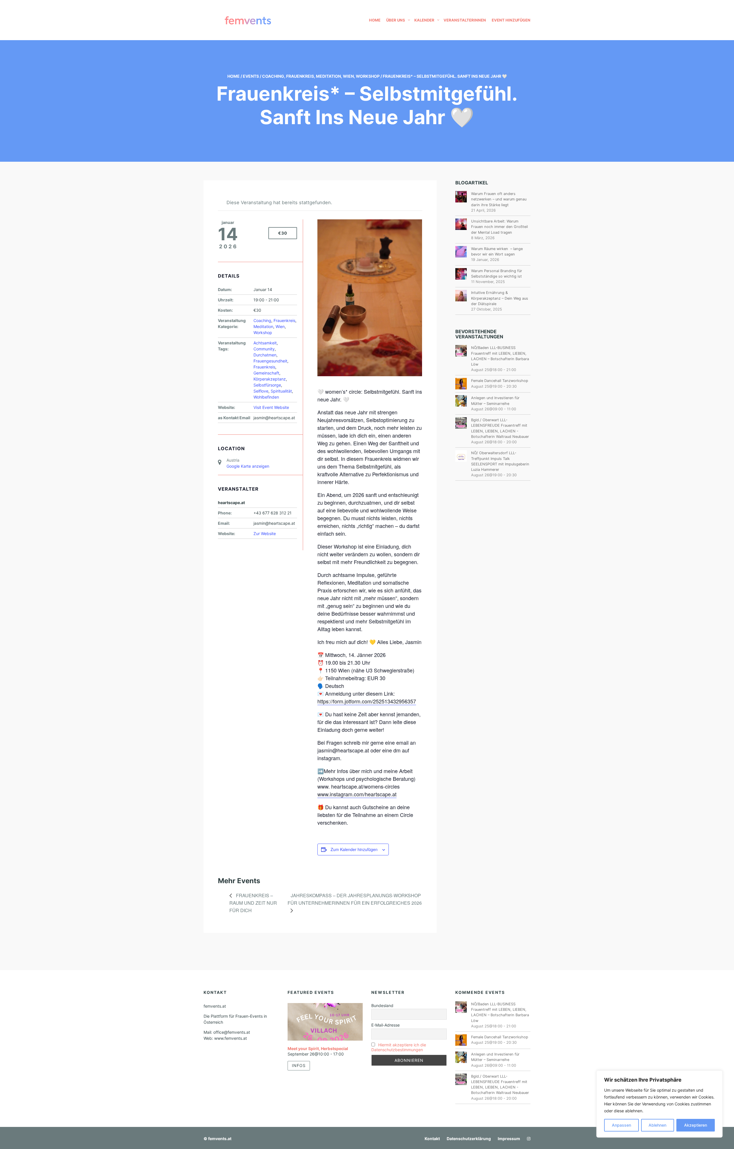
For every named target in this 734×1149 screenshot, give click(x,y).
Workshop (368, 76)
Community (264, 348)
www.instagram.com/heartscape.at (357, 794)
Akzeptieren (695, 1125)
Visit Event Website (271, 407)
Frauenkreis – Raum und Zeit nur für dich (253, 903)
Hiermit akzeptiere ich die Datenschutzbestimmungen (398, 1047)
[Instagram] (527, 1138)
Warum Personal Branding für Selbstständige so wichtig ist (496, 273)
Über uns (395, 20)
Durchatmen (264, 354)
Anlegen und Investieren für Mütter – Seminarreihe (495, 400)
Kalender (424, 20)
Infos (299, 1065)
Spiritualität (281, 391)
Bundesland (382, 1005)
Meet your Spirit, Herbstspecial (318, 1048)
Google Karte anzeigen (248, 466)
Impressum (509, 1138)
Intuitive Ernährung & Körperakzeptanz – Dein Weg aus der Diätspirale (499, 298)
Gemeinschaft (266, 372)
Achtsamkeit (265, 342)
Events (251, 76)
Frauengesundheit (270, 360)
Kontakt (432, 1138)
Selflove (260, 391)
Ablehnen (657, 1125)
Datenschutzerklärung (469, 1138)
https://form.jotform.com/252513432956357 (366, 701)
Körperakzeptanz (269, 379)
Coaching (273, 76)
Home (374, 20)
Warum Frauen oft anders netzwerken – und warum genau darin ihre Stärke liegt (498, 199)
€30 (282, 233)
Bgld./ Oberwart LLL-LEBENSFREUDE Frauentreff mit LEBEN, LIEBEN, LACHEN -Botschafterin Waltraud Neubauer (500, 428)
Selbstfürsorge (267, 385)
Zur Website (264, 533)
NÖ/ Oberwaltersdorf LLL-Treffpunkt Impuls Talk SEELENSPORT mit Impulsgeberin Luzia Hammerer (500, 461)
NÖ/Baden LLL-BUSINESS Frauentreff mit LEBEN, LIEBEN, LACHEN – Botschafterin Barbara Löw (500, 356)
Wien (348, 76)
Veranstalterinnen (465, 20)
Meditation (328, 76)
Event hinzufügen (511, 20)
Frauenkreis (300, 76)
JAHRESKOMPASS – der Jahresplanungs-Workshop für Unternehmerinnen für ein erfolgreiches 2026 (355, 899)
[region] (659, 1104)
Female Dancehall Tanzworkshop (499, 381)
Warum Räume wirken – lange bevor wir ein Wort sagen (497, 251)
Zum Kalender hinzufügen (354, 849)
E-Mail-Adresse (385, 1025)
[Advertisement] (493, 581)
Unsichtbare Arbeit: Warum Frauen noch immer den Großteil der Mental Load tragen (499, 226)
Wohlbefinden (266, 397)
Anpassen (621, 1125)
